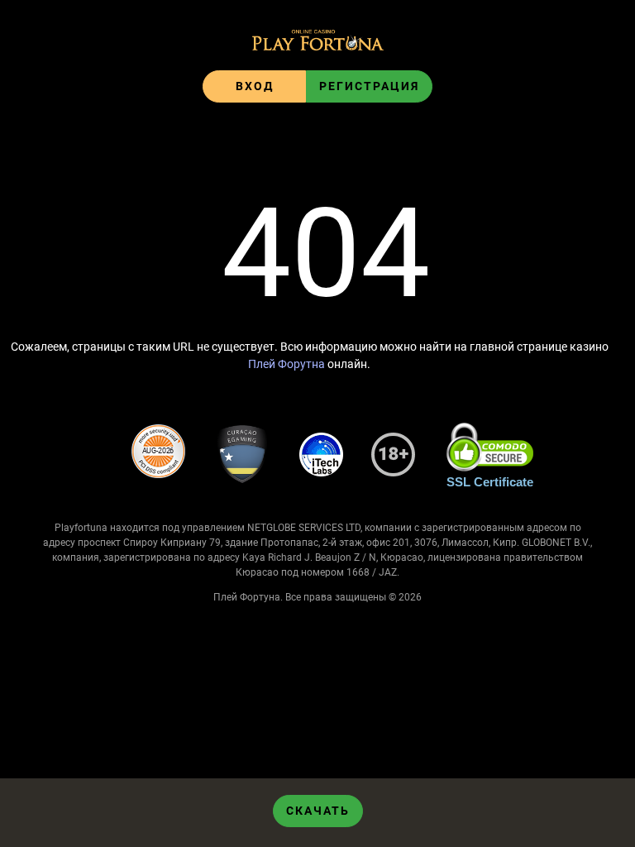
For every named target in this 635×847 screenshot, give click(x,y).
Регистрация (369, 86)
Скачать (318, 810)
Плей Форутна (286, 364)
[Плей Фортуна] (318, 42)
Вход (255, 86)
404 (326, 254)
